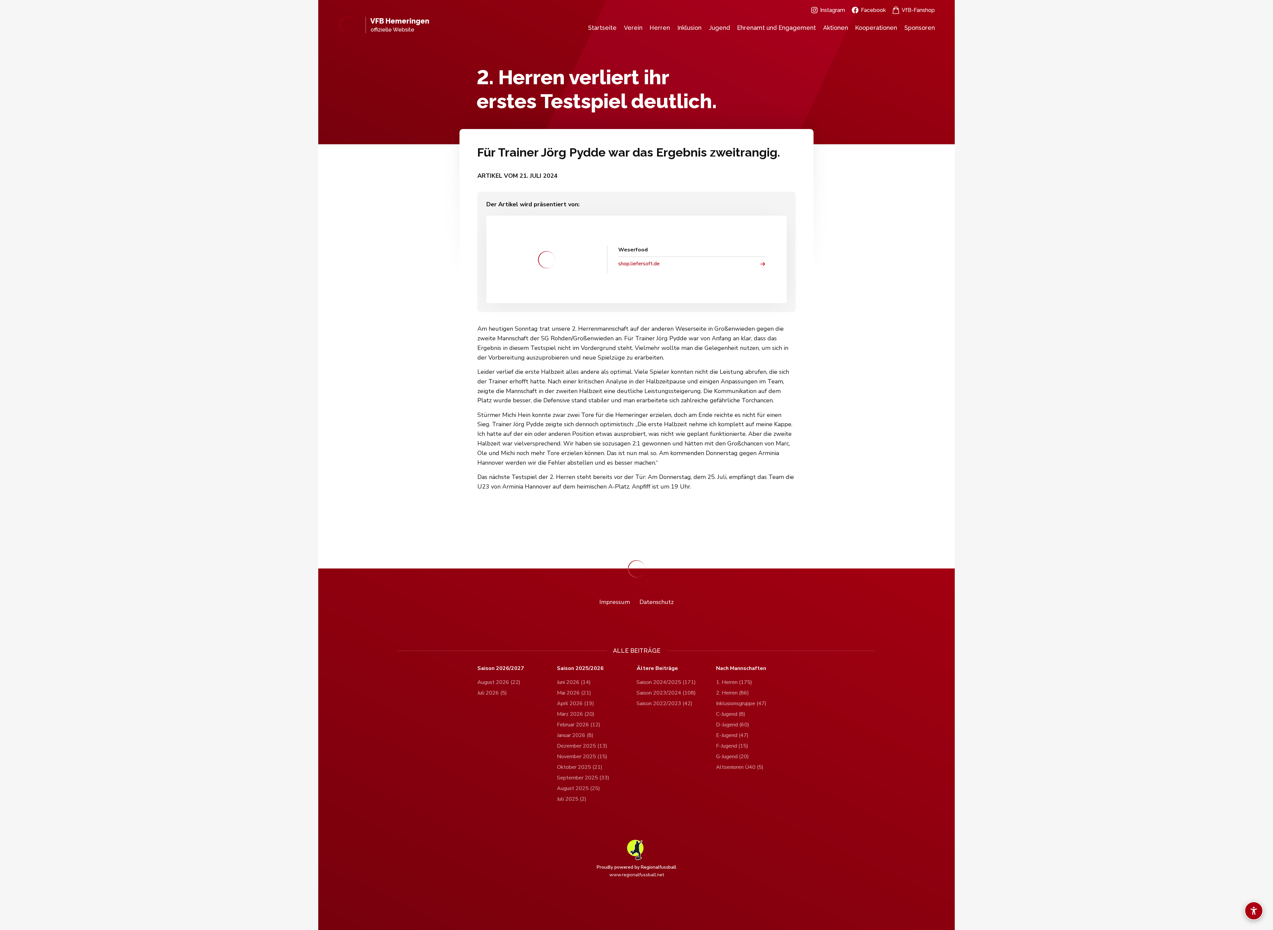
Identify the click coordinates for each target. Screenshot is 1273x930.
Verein (633, 27)
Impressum (614, 602)
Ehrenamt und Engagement (776, 27)
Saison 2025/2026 (580, 668)
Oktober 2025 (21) (579, 767)
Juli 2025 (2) (571, 799)
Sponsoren (919, 27)
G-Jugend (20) (732, 756)
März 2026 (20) (575, 714)
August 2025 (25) (578, 788)
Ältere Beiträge (657, 668)
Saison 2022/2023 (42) (664, 703)
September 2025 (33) (583, 777)
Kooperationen (876, 27)
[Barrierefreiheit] (1253, 910)
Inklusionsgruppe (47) (741, 703)
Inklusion (689, 27)
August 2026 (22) (498, 682)
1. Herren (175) (734, 682)
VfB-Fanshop (918, 10)
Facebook (873, 10)
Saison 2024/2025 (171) (666, 682)
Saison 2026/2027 (500, 668)
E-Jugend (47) (732, 735)
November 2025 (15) (582, 756)
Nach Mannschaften (741, 668)
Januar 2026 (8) (575, 735)
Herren (659, 27)
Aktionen (835, 27)
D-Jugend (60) (732, 724)
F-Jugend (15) (732, 746)
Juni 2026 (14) (574, 682)
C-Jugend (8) (730, 714)
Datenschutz (656, 602)
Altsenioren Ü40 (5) (739, 767)
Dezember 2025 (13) (582, 746)
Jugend (719, 27)
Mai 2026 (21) (574, 693)
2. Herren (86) (732, 693)
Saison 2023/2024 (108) (666, 693)
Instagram (832, 10)
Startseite (602, 27)
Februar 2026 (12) (578, 724)
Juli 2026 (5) (492, 693)
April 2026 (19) (575, 703)
